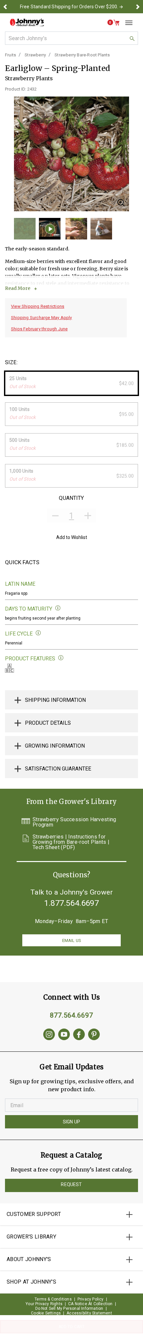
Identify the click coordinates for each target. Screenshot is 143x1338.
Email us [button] (71, 940)
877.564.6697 (71, 1015)
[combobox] (71, 38)
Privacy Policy (90, 1299)
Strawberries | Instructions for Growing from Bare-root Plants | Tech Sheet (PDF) (71, 842)
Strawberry (35, 54)
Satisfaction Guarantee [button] (58, 769)
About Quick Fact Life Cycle (38, 633)
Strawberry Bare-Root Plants (82, 54)
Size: (11, 362)
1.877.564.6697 (71, 903)
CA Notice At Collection (90, 1304)
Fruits (10, 54)
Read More (17, 288)
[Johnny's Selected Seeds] (27, 22)
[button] (5, 6)
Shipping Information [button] (55, 700)
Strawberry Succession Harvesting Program (74, 822)
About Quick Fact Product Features (61, 658)
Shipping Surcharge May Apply (41, 317)
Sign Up (71, 1121)
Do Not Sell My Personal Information (69, 1308)
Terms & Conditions (53, 1299)
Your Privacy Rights (44, 1304)
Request (71, 1184)
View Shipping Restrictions (37, 306)
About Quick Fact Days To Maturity (58, 608)
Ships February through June (39, 328)
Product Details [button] (48, 723)
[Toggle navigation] (126, 22)
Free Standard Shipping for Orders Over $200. (69, 6)
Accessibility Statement (89, 1313)
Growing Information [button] (55, 746)
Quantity (71, 498)
